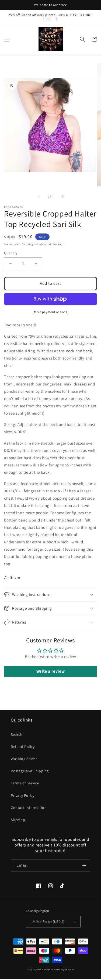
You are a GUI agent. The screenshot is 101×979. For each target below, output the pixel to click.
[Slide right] (62, 196)
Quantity (11, 253)
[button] (7, 39)
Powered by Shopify (62, 969)
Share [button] (15, 577)
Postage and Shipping (30, 770)
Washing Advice (24, 758)
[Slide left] (39, 196)
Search (17, 734)
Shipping (27, 244)
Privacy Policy (22, 795)
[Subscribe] (84, 865)
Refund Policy (23, 746)
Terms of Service (25, 783)
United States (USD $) (48, 921)
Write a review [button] (50, 671)
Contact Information (29, 807)
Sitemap (18, 819)
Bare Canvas (43, 969)
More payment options (50, 312)
